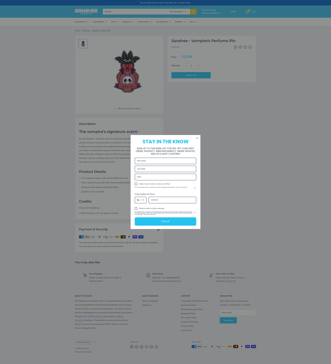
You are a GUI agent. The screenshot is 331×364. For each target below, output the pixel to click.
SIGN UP (165, 221)
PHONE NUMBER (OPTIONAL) (145, 194)
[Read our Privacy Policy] (194, 188)
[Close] (197, 138)
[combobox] (140, 200)
